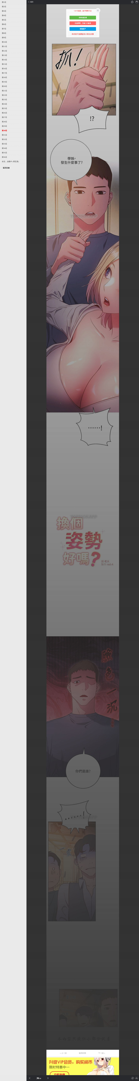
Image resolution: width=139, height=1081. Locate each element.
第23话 (4, 99)
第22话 (4, 95)
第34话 (4, 148)
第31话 (4, 135)
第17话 (4, 73)
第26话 (4, 113)
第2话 (4, 7)
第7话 (4, 29)
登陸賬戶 (83, 29)
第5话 (4, 20)
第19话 (4, 82)
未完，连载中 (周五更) (10, 161)
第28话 (4, 122)
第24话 (4, 104)
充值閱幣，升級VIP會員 (83, 23)
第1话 (4, 2)
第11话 (4, 46)
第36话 (4, 157)
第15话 (4, 64)
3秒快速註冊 (83, 17)
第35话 (4, 153)
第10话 (4, 42)
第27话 (4, 117)
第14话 (4, 60)
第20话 (4, 86)
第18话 (4, 77)
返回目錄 (6, 168)
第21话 (4, 91)
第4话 (4, 15)
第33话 (4, 144)
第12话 (4, 51)
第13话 (4, 55)
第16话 (4, 69)
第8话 (4, 33)
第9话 (4, 38)
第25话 (4, 108)
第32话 (4, 139)
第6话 (4, 24)
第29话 (4, 126)
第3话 (4, 11)
